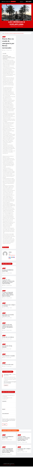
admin (5, 50)
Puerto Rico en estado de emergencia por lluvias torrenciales (14, 33)
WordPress (4, 464)
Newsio (8, 464)
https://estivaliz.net (12, 255)
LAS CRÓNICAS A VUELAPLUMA (16, 23)
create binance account (7, 374)
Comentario (4, 401)
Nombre (3, 409)
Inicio (3, 33)
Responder (6, 385)
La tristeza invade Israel (7, 364)
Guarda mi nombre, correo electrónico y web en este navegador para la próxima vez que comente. (8, 420)
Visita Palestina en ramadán (8, 355)
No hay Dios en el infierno (8, 337)
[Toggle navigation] (16, 30)
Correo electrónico (5, 413)
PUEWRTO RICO (6, 247)
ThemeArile (13, 464)
